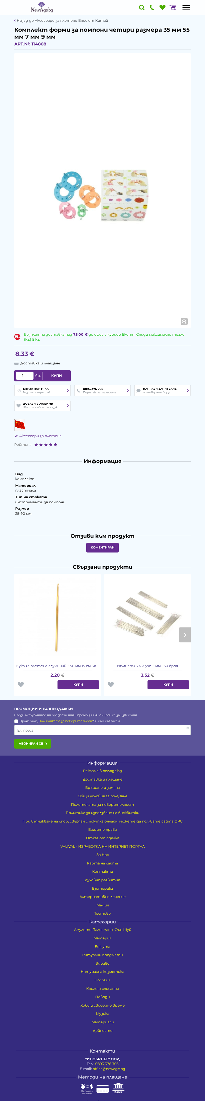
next (185, 634)
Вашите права (102, 829)
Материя (103, 938)
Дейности (102, 1030)
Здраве (103, 963)
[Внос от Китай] (19, 425)
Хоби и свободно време (102, 1005)
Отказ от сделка (102, 838)
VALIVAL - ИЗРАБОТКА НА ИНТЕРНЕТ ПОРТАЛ (102, 846)
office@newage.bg (109, 1069)
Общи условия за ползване (103, 796)
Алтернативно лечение (103, 896)
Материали (103, 1022)
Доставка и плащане (102, 779)
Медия (102, 905)
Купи (56, 375)
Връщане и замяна (102, 787)
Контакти (102, 871)
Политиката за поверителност (65, 721)
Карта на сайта (102, 863)
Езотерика (102, 888)
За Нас (102, 854)
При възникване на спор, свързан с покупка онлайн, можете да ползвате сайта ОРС (102, 821)
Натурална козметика (102, 971)
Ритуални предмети (102, 955)
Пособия (102, 980)
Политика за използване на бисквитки (102, 813)
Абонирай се (31, 743)
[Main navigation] (186, 7)
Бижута (102, 946)
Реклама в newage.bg (102, 771)
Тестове (102, 913)
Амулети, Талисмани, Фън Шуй (102, 929)
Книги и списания (102, 988)
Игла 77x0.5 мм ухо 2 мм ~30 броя (147, 666)
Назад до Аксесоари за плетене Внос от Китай (62, 20)
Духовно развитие (102, 880)
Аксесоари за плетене (40, 436)
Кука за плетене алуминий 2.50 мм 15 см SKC (57, 666)
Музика (102, 1013)
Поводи (102, 997)
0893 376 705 (106, 1064)
